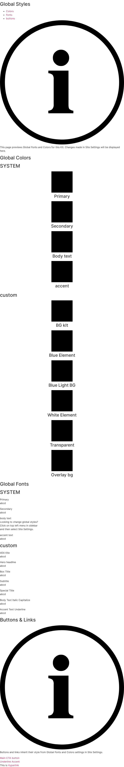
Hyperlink (13, 765)
